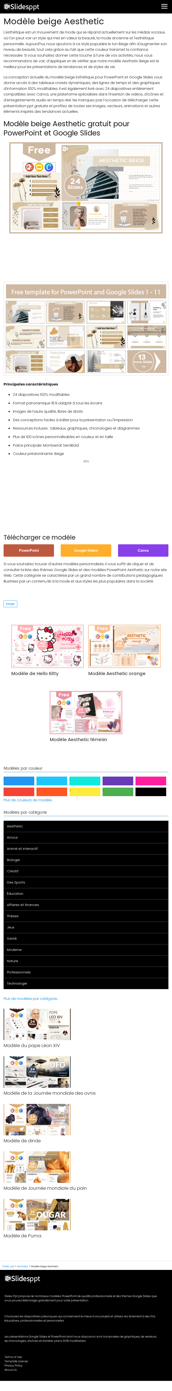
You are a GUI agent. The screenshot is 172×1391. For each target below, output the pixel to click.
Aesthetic (15, 826)
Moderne (14, 949)
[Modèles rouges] (22, 792)
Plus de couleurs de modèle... (29, 800)
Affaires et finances (23, 904)
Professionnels (19, 972)
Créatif (12, 871)
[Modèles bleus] (22, 781)
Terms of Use (13, 1357)
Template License (16, 1361)
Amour (12, 837)
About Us (10, 1370)
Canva (143, 550)
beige (10, 604)
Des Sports (16, 882)
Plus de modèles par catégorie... (31, 998)
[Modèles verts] (121, 792)
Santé (12, 938)
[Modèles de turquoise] (88, 781)
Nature (12, 961)
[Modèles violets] (121, 781)
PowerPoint (29, 550)
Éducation (15, 893)
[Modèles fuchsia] (154, 781)
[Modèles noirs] (154, 792)
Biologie (13, 859)
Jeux (10, 927)
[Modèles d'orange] (55, 792)
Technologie (17, 983)
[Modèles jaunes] (88, 792)
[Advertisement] (86, 255)
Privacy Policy (13, 1365)
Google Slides (86, 550)
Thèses (13, 916)
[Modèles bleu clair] (55, 781)
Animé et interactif (22, 848)
